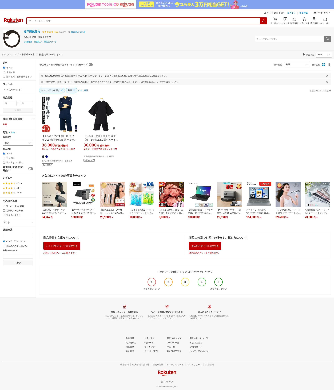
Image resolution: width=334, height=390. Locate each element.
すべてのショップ (10, 54)
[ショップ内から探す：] (327, 39)
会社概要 (28, 42)
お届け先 (7, 137)
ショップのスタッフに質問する (62, 246)
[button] (322, 13)
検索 (19, 110)
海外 (13, 132)
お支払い (38, 42)
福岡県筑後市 (32, 31)
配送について (50, 42)
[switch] (30, 168)
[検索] (263, 20)
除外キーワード (10, 250)
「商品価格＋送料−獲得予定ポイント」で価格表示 (61, 64)
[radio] (4, 68)
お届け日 (7, 149)
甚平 (5, 124)
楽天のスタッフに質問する (205, 246)
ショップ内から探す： (267, 39)
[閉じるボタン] (327, 76)
